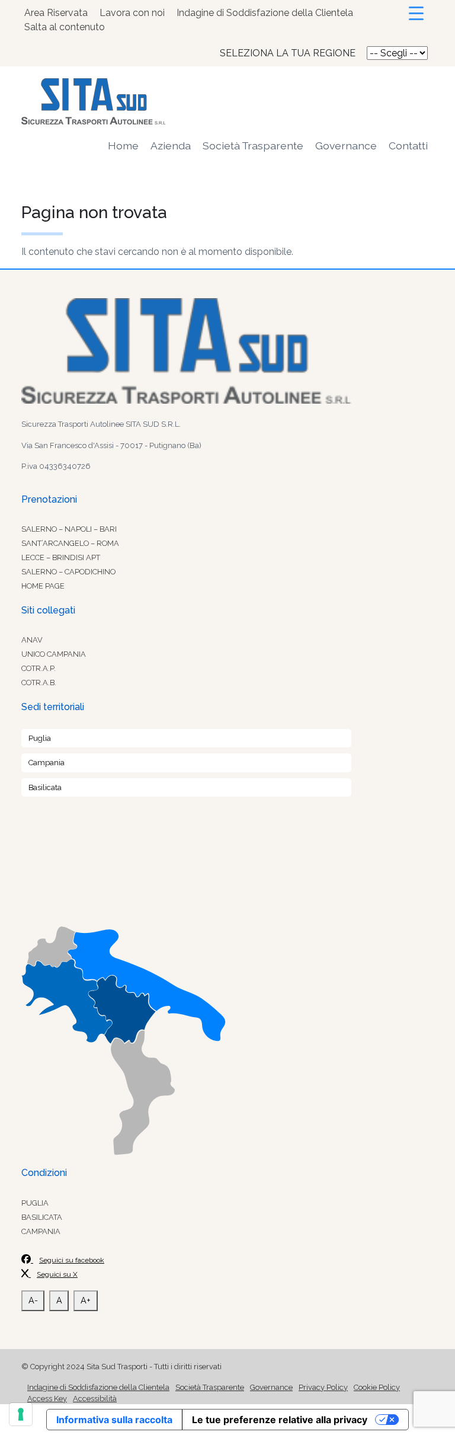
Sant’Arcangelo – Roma (70, 543)
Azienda (170, 145)
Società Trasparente (253, 145)
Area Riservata (56, 12)
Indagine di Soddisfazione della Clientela (265, 12)
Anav (32, 639)
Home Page (43, 585)
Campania (46, 762)
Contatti (408, 145)
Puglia (39, 738)
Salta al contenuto (64, 27)
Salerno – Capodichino (68, 571)
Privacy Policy (323, 1387)
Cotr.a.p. (38, 668)
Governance (346, 145)
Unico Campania (53, 654)
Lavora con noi (132, 12)
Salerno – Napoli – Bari (69, 529)
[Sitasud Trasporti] (227, 101)
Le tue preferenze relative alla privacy (279, 1420)
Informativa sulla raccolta (114, 1420)
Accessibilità (95, 1398)
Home (123, 145)
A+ (86, 1300)
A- (33, 1300)
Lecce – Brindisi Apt (60, 557)
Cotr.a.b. (38, 682)
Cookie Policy (377, 1387)
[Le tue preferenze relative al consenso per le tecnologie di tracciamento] (20, 1414)
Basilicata (45, 787)
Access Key (47, 1398)
